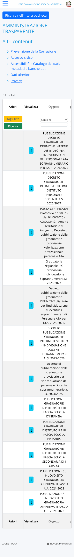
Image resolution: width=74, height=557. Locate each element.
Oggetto (54, 107)
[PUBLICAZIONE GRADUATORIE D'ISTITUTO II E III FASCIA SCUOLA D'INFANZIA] (31, 408)
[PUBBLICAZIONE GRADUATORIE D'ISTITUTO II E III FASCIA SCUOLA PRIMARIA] (31, 430)
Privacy (16, 81)
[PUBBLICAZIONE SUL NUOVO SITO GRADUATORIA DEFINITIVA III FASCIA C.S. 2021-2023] (31, 502)
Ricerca (13, 126)
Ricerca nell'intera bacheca (26, 15)
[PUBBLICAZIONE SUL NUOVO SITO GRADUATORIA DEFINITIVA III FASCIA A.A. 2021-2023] (31, 480)
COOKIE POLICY (9, 543)
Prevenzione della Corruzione (33, 51)
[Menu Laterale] (5, 5)
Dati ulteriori (20, 74)
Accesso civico (22, 57)
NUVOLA (54, 543)
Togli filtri (13, 119)
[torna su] (65, 544)
